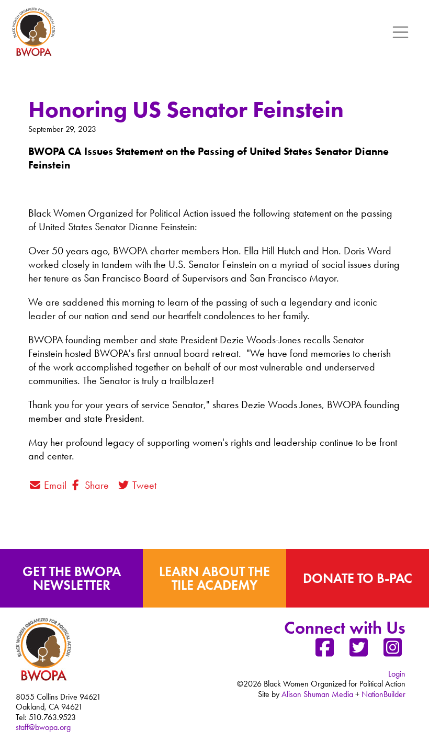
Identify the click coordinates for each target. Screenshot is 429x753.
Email (53, 485)
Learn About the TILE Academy (214, 578)
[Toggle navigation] (400, 32)
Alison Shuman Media (317, 694)
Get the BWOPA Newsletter (71, 578)
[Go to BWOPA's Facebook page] (324, 651)
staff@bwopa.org (43, 727)
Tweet (143, 485)
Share (95, 485)
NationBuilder (383, 694)
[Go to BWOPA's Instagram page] (392, 651)
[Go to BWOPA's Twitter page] (358, 651)
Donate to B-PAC (357, 578)
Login (396, 674)
